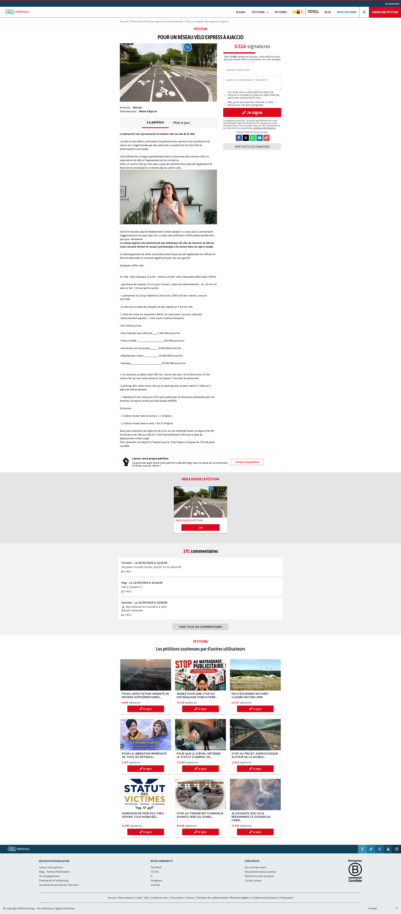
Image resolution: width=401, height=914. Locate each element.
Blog (328, 12)
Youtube (155, 884)
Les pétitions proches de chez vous (58, 884)
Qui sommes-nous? (255, 867)
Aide (139, 897)
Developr (69, 908)
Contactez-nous (160, 897)
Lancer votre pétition (51, 867)
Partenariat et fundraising (53, 880)
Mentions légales (239, 897)
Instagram (156, 880)
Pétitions (136, 21)
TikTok (155, 871)
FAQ (146, 897)
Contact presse (253, 880)
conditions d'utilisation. (264, 128)
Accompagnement (49, 876)
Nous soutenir (346, 12)
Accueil (241, 12)
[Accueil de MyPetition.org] (17, 12)
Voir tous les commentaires (200, 626)
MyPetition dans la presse (259, 876)
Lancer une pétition (385, 12)
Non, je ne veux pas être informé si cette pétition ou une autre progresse (250, 103)
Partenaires (286, 897)
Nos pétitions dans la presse (260, 871)
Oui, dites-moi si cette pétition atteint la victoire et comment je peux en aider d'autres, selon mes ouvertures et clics (254, 95)
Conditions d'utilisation (265, 897)
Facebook (156, 867)
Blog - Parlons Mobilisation (54, 871)
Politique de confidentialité (212, 897)
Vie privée (176, 897)
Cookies (189, 897)
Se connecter (392, 3)
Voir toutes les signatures (252, 146)
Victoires (281, 12)
